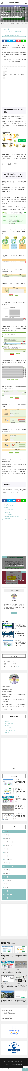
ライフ (6, 897)
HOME (3, 23)
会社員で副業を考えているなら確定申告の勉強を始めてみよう (20, 626)
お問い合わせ (7, 518)
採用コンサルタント (8, 866)
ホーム (5, 1061)
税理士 (12, 23)
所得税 (6, 848)
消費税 (6, 852)
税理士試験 (7, 862)
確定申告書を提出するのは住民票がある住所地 (20, 807)
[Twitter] (9, 41)
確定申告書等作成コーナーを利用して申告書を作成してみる (20, 791)
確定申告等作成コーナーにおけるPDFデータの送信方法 (13, 75)
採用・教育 (7, 869)
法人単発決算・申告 (8, 509)
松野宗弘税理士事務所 (17, 1064)
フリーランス (7, 880)
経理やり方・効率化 (8, 841)
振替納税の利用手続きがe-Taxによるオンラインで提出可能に (20, 800)
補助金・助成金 (7, 859)
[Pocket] (18, 41)
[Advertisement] (14, 91)
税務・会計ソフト (8, 845)
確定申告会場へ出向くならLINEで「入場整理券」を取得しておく (20, 643)
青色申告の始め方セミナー (10, 730)
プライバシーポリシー (19, 1061)
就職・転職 (7, 873)
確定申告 (19, 16)
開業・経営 (7, 838)
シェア (8, 1070)
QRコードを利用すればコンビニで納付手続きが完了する (20, 635)
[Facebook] (4, 41)
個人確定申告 (7, 512)
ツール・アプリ (7, 894)
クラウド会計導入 (8, 514)
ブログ (8, 23)
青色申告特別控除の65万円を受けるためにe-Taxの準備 (20, 1001)
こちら (6, 164)
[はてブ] (14, 41)
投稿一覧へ (14, 613)
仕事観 (6, 887)
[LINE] (23, 41)
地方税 (6, 855)
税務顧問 (6, 507)
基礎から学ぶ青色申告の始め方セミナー (13, 35)
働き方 (6, 876)
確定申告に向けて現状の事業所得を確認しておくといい (7, 1001)
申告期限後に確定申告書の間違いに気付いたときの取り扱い (21, 985)
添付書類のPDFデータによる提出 (10, 71)
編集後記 (6, 77)
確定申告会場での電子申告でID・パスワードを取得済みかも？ (20, 817)
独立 (5, 883)
